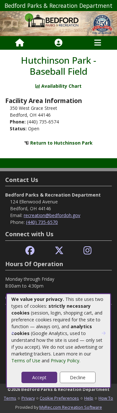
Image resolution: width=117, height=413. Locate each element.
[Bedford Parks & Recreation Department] (58, 23)
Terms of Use (25, 360)
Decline (77, 377)
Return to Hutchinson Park (61, 143)
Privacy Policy (65, 360)
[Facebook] (29, 250)
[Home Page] (19, 43)
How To (105, 398)
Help (88, 398)
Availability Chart (61, 86)
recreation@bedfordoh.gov (52, 215)
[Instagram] (88, 250)
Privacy (28, 398)
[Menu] (97, 43)
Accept (39, 377)
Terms (10, 398)
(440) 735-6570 (42, 222)
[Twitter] (59, 250)
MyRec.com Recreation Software (70, 407)
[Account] (58, 43)
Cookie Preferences (59, 398)
